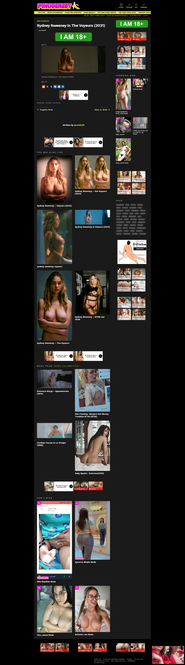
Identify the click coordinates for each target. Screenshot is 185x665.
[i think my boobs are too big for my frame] (140, 123)
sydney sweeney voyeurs (49, 266)
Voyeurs (57, 103)
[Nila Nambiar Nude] (54, 540)
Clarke (125, 207)
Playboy (133, 228)
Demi (127, 210)
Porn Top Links (139, 659)
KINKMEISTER (131, 661)
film (137, 213)
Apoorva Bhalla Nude (85, 562)
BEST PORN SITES (97, 16)
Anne (133, 204)
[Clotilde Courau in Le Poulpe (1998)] (54, 430)
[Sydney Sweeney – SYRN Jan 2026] (92, 293)
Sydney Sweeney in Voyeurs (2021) (92, 227)
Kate (128, 222)
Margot (120, 225)
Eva (132, 213)
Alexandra (121, 204)
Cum (140, 207)
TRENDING (143, 7)
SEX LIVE (41, 12)
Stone (119, 233)
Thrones (143, 233)
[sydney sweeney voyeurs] (54, 237)
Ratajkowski (141, 228)
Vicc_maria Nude (45, 635)
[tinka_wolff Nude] (123, 149)
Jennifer (134, 219)
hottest (120, 219)
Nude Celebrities (66, 366)
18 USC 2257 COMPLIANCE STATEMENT (114, 659)
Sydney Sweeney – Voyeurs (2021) (54, 206)
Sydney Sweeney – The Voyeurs (53, 343)
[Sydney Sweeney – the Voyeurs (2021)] (92, 172)
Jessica (142, 219)
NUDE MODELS (89, 12)
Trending (117, 80)
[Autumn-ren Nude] (92, 609)
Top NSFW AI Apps (99, 662)
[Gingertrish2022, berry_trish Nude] (123, 94)
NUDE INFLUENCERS (73, 12)
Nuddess (129, 659)
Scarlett (140, 231)
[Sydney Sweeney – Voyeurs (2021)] (54, 179)
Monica (133, 225)
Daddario (120, 210)
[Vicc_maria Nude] (54, 609)
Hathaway (133, 216)
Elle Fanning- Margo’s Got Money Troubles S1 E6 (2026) (92, 415)
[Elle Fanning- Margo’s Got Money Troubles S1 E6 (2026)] (92, 390)
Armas (140, 204)
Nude (119, 228)
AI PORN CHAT (135, 16)
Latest (121, 7)
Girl (119, 216)
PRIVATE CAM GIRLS (146, 12)
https (126, 219)
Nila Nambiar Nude (46, 581)
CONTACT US (97, 659)
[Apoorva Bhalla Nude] (92, 530)
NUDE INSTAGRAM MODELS (117, 16)
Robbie (120, 231)
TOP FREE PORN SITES (127, 12)
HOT (136, 7)
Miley (126, 225)
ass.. (119, 207)
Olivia (125, 228)
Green (125, 216)
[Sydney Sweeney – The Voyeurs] (54, 306)
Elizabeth (135, 210)
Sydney (49, 103)
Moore (141, 225)
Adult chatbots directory (118, 661)
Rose (126, 231)
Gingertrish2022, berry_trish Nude (122, 112)
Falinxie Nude (138, 89)
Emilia (143, 210)
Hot (39, 503)
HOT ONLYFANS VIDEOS (107, 12)
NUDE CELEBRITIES (55, 12)
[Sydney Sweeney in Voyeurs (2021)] (92, 217)
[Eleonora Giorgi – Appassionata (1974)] (54, 379)
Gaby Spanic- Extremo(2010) (89, 473)
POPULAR (129, 7)
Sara (133, 231)
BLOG (86, 16)
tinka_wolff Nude (122, 163)
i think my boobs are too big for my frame (140, 132)
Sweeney (41, 103)
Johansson (121, 222)
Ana (128, 204)
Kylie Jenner (120, 134)
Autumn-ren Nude (84, 634)
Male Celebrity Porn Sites (101, 661)
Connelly (133, 207)
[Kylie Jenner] (123, 124)
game (143, 213)
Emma (126, 213)
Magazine (142, 222)
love (134, 222)
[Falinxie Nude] (140, 83)
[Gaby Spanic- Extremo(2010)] (92, 446)
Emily (119, 213)
